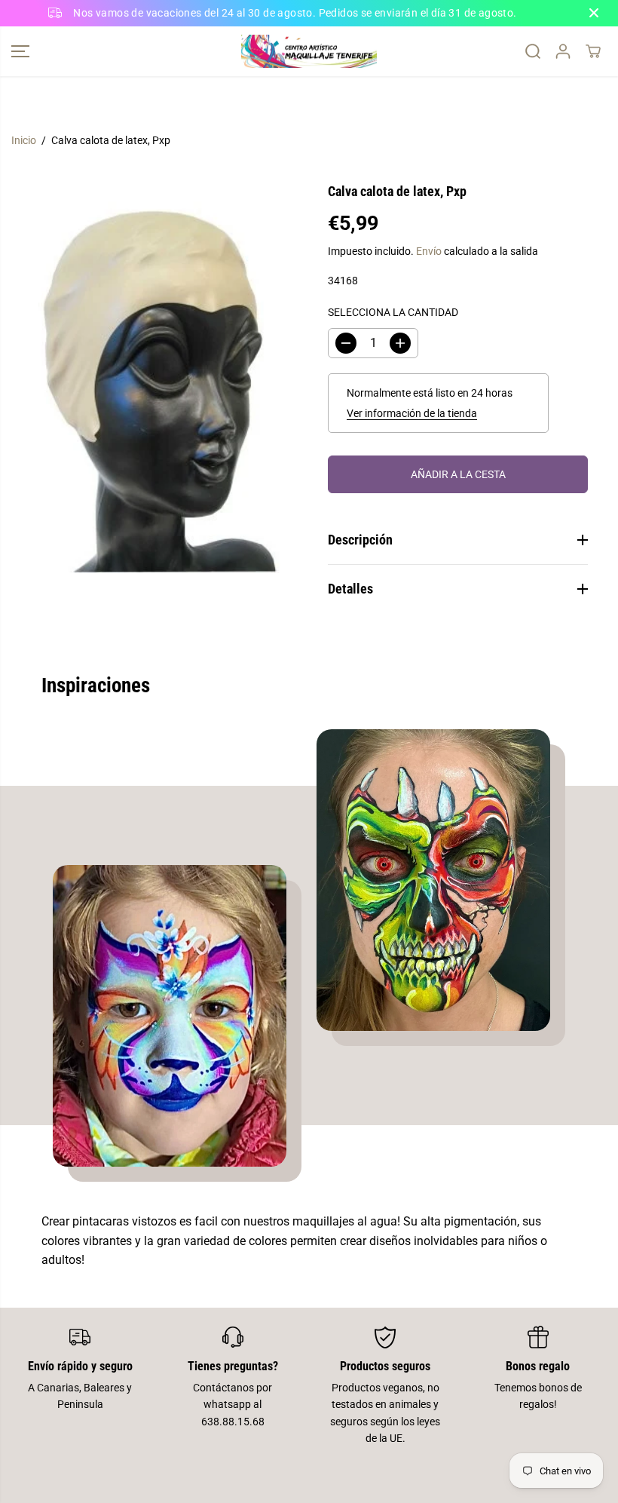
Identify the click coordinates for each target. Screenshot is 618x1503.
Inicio (23, 140)
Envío (429, 251)
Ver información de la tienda (412, 413)
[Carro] (593, 51)
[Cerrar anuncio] (594, 13)
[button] (20, 52)
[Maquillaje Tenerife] (309, 52)
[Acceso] (563, 51)
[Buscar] (532, 51)
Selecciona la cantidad (393, 312)
